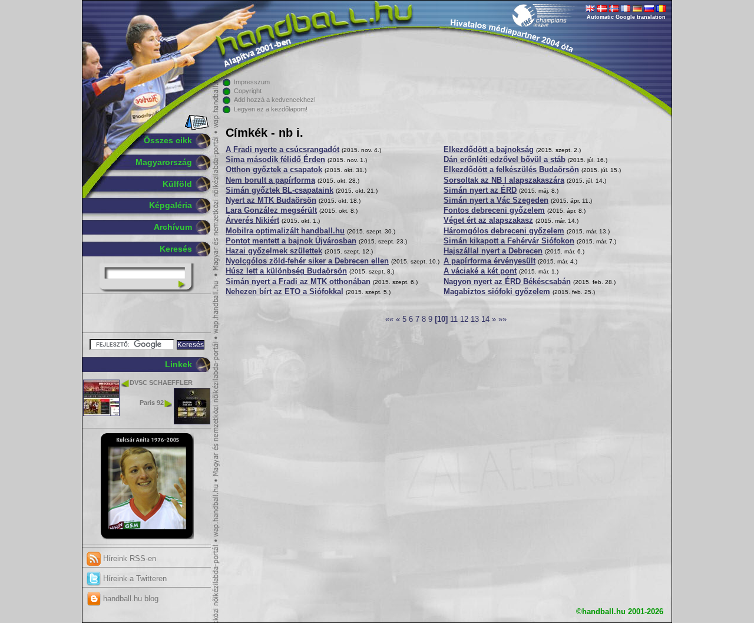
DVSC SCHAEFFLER (161, 382)
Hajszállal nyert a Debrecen (493, 251)
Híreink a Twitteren (134, 578)
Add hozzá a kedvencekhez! (275, 99)
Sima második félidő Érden (275, 160)
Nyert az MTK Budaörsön (271, 200)
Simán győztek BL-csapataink (279, 190)
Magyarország (163, 162)
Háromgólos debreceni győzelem (504, 231)
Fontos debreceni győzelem (494, 210)
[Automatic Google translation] (590, 9)
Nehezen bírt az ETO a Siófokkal (284, 292)
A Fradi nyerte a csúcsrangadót (282, 150)
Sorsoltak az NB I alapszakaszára (504, 180)
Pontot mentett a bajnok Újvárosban (291, 241)
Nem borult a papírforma (270, 180)
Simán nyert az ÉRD (480, 190)
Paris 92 (152, 402)
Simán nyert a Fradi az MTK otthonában (298, 282)
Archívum (173, 227)
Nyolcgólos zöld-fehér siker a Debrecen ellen (307, 261)
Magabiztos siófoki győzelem (497, 292)
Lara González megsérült (271, 210)
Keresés (176, 248)
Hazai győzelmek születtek (274, 251)
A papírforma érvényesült (489, 261)
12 (464, 319)
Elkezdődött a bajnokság (489, 150)
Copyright (248, 90)
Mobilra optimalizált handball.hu (285, 231)
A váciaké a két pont (480, 271)
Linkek (178, 364)
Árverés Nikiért (252, 220)
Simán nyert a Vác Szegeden (496, 200)
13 (475, 319)
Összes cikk (168, 140)
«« (389, 319)
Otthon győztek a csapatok (274, 170)
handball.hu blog (129, 598)
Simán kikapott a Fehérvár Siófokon (509, 241)
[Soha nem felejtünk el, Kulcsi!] (147, 537)
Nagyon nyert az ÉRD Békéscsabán (507, 282)
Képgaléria (170, 205)
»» (502, 319)
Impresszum (252, 81)
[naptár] (196, 128)
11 (454, 319)
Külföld (177, 184)
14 (485, 319)
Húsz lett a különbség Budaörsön (286, 271)
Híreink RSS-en (128, 558)
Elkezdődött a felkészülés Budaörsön (511, 170)
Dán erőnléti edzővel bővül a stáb (505, 160)
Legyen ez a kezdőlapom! (270, 109)
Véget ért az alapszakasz (488, 220)
